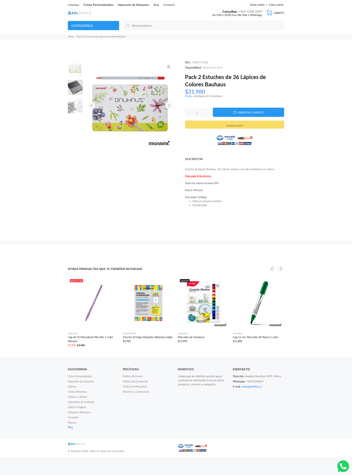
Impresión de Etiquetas (81, 381)
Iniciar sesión (257, 4)
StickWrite (129, 333)
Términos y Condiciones (136, 391)
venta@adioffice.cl (251, 386)
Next (168, 105)
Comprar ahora (234, 125)
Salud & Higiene (77, 407)
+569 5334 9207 (250, 11)
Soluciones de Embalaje (81, 402)
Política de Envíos (133, 376)
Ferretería (73, 417)
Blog (70, 427)
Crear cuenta (276, 4)
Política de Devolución (135, 381)
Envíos (188, 96)
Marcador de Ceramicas (191, 337)
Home (71, 36)
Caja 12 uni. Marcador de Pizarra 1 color (255, 337)
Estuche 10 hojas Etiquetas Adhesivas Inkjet (147, 337)
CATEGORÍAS (82, 26)
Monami (72, 333)
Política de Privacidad (135, 386)
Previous (91, 105)
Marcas (72, 422)
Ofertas (72, 386)
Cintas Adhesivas (77, 391)
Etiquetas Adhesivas (79, 412)
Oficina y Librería (77, 396)
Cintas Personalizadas (80, 376)
